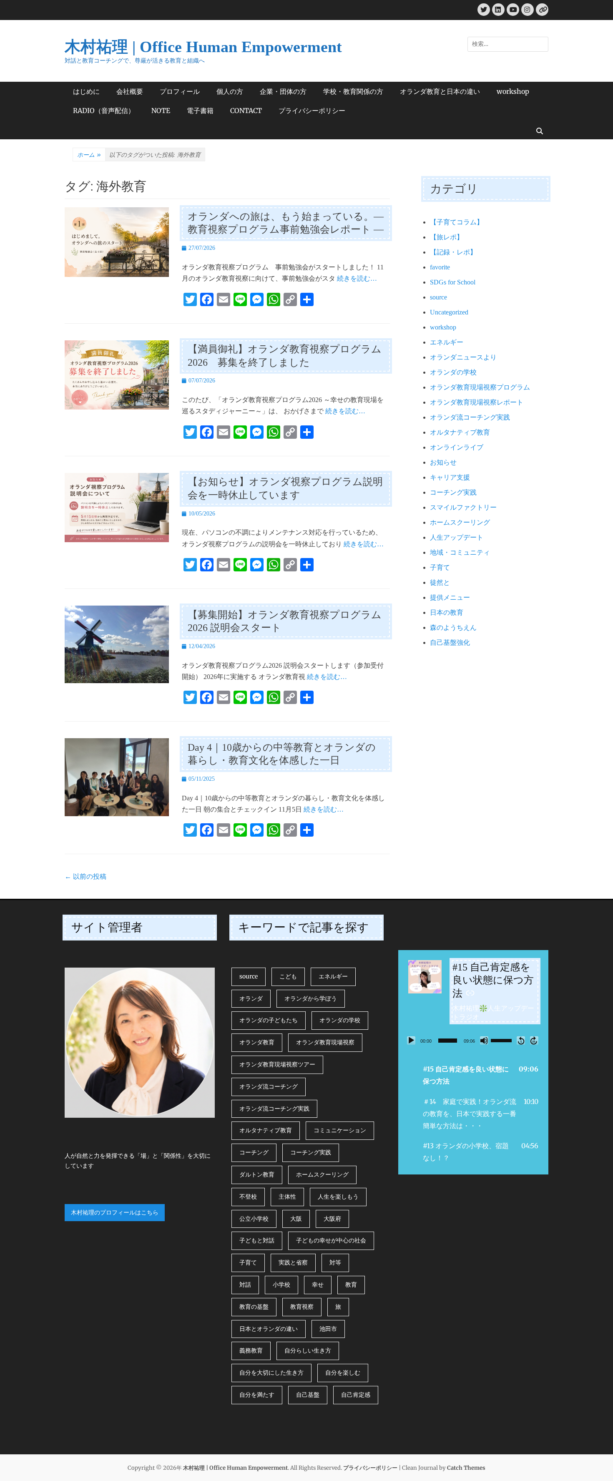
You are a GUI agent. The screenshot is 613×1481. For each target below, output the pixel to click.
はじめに (86, 91)
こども (288, 976)
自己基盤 (307, 1394)
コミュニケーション (340, 1130)
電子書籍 (200, 110)
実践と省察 (293, 1262)
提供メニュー (450, 597)
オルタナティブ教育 (460, 432)
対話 (245, 1284)
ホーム (89, 154)
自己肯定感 (355, 1394)
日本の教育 (446, 612)
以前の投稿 (85, 876)
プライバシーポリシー (312, 110)
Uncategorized (449, 312)
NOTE (160, 110)
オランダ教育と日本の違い (440, 91)
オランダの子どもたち (268, 1020)
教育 (351, 1284)
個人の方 (229, 91)
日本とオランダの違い (268, 1329)
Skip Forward (534, 1040)
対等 (335, 1262)
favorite (440, 267)
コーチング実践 (453, 492)
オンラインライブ (456, 447)
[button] (473, 1075)
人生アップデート (456, 537)
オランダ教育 (256, 1042)
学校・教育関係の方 (353, 91)
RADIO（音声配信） (104, 110)
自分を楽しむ (342, 1372)
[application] (473, 1040)
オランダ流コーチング (268, 1086)
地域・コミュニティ (460, 552)
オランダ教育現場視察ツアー (277, 1064)
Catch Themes (466, 1467)
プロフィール (180, 91)
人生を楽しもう (338, 1196)
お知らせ (443, 462)
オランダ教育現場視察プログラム (480, 387)
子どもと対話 (256, 1240)
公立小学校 (254, 1218)
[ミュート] (484, 1040)
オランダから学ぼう (310, 998)
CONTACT (246, 110)
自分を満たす (256, 1394)
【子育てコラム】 (456, 222)
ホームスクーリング (460, 522)
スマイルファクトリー (463, 507)
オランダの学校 (453, 372)
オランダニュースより (463, 357)
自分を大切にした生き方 (271, 1372)
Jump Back (521, 1040)
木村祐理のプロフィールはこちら (114, 1212)
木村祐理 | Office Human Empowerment (203, 46)
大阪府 (332, 1218)
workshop (513, 91)
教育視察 (302, 1306)
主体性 (287, 1196)
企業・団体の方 (283, 91)
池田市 (328, 1329)
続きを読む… (357, 278)
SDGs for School (452, 282)
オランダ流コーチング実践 (470, 417)
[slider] (447, 1040)
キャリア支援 (450, 477)
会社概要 (129, 91)
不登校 (248, 1196)
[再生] (411, 1040)
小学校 (281, 1284)
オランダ (251, 998)
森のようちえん (453, 627)
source (438, 297)
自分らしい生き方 (307, 1350)
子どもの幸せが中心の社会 (331, 1240)
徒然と (440, 582)
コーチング (254, 1152)
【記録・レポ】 (453, 252)
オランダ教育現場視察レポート (476, 402)
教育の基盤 (254, 1306)
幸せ (318, 1284)
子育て (440, 567)
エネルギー (446, 342)
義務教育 (251, 1350)
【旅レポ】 (446, 237)
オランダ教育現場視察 (325, 1042)
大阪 (296, 1218)
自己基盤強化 (450, 642)
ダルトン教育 (256, 1174)
